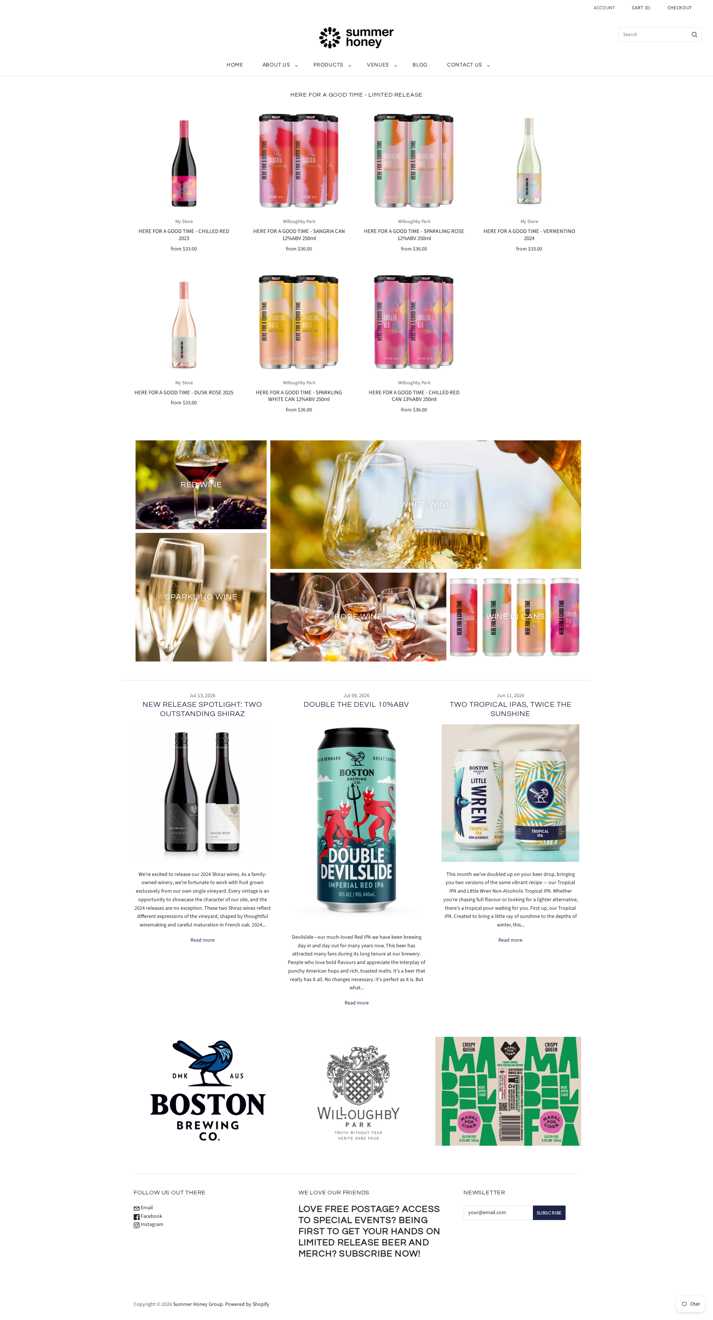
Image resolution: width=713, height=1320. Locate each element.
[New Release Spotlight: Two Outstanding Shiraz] (202, 793)
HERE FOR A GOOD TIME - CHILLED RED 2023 (184, 234)
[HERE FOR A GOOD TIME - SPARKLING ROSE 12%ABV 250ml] (414, 161)
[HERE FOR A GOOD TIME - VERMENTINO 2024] (529, 161)
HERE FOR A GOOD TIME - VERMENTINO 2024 (529, 234)
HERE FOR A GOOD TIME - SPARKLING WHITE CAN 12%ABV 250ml (299, 396)
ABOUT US (276, 65)
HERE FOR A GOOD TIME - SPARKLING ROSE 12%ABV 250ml (414, 234)
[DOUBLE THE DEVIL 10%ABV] (357, 820)
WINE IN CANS (515, 616)
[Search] (694, 34)
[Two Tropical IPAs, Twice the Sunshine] (510, 793)
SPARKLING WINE (201, 597)
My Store (184, 221)
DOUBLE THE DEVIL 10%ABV (356, 704)
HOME (235, 65)
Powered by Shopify (247, 1304)
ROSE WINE (358, 616)
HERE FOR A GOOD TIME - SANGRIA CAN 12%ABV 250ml (299, 234)
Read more (203, 940)
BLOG (420, 65)
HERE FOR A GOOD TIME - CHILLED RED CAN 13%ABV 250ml (414, 396)
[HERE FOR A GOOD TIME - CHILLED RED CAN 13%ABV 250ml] (414, 322)
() (641, 7)
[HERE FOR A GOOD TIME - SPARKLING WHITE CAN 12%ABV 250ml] (299, 322)
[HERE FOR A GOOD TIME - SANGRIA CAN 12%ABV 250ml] (299, 161)
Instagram (151, 1224)
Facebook (151, 1216)
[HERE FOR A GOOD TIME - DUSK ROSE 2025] (184, 322)
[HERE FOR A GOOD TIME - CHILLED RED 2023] (184, 161)
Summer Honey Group (198, 1304)
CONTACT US (464, 65)
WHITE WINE (425, 504)
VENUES (378, 65)
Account (604, 7)
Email (146, 1207)
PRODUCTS (328, 65)
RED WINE (201, 484)
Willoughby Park (299, 221)
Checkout (680, 7)
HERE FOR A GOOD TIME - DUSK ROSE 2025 (183, 393)
